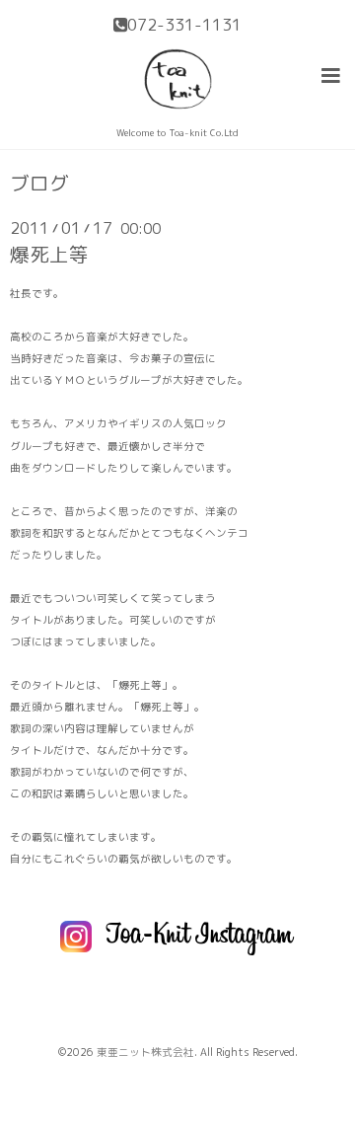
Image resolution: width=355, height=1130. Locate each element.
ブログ (39, 183)
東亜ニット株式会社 (145, 1052)
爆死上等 (49, 254)
